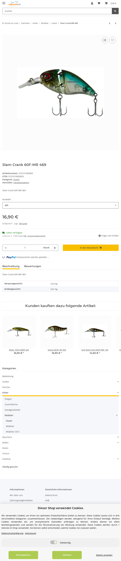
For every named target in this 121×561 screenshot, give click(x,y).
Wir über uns (16, 495)
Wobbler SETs (12, 431)
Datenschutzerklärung (12, 533)
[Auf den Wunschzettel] (112, 40)
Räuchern (7, 437)
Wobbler (9, 415)
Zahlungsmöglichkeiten (21, 500)
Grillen (5, 381)
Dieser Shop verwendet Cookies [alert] (60, 508)
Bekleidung (7, 376)
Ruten (5, 448)
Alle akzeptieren (23, 555)
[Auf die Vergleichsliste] (105, 40)
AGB (47, 500)
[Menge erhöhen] (54, 248)
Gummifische (11, 404)
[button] (92, 3)
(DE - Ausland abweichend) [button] (34, 236)
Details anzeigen (104, 555)
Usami (16, 179)
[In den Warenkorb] (4, 32)
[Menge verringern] (6, 248)
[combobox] (60, 205)
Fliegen (8, 399)
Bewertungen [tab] (32, 266)
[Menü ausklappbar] (3, 2)
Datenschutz (51, 495)
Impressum (30, 533)
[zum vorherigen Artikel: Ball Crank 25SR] (110, 23)
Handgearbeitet (12, 409)
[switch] (53, 542)
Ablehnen (67, 555)
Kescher (6, 387)
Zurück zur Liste (11, 23)
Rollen (5, 442)
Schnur (5, 453)
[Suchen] (115, 11)
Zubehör (6, 459)
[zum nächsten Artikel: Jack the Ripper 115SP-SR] (116, 23)
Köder (5, 392)
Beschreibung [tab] (10, 266)
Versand (23, 223)
